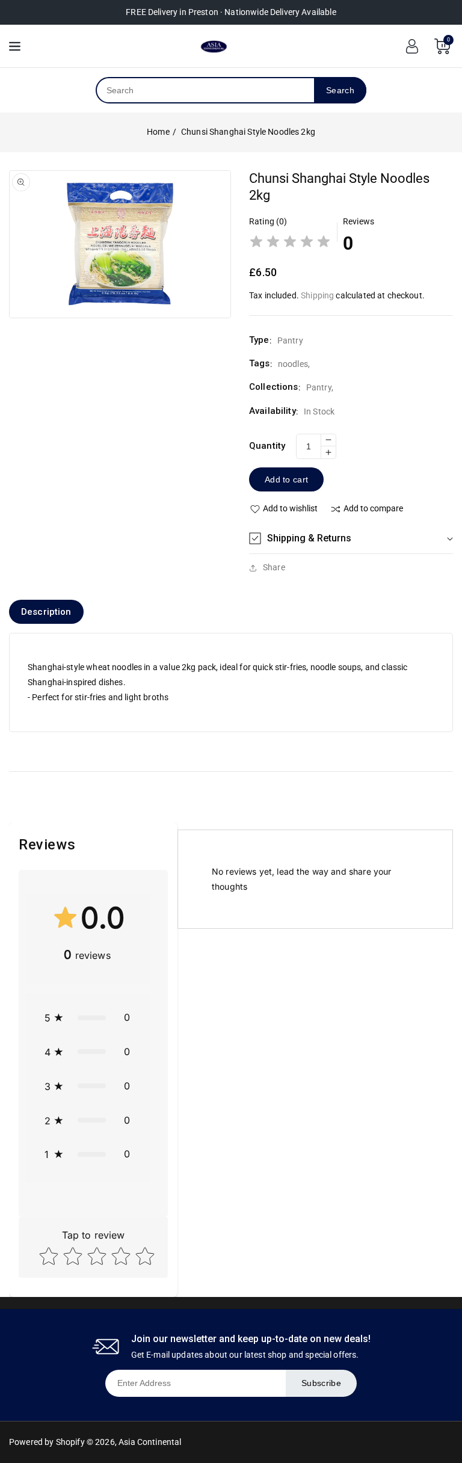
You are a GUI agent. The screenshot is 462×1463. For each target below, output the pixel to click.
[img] (290, 243)
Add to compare (373, 508)
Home (158, 132)
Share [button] (274, 567)
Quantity (267, 445)
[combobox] (205, 90)
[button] (351, 538)
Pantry (318, 387)
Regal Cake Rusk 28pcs (128, 1417)
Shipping (317, 295)
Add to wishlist (290, 508)
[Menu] (14, 46)
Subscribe (321, 1383)
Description (46, 611)
